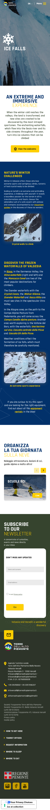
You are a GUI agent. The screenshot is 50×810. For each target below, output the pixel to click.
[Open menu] (41, 3)
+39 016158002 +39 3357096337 (22, 685)
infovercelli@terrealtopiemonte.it (22, 690)
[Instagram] (7, 786)
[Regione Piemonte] (16, 776)
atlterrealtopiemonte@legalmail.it (23, 696)
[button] (43, 470)
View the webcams (27, 149)
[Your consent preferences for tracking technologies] (4, 805)
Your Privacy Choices (21, 802)
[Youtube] (24, 786)
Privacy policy (18, 594)
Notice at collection (13, 806)
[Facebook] (16, 786)
